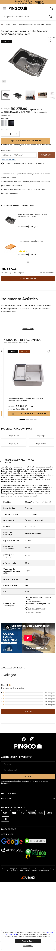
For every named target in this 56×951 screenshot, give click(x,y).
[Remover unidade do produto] (4, 133)
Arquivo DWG (41, 444)
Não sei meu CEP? (9, 160)
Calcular (46, 155)
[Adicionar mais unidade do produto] (16, 133)
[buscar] (50, 16)
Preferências (28, 946)
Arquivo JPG (42, 436)
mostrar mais (28, 329)
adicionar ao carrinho (33, 413)
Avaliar (28, 711)
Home (2, 24)
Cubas (14, 25)
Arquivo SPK (14, 436)
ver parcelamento (47, 272)
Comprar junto (28, 278)
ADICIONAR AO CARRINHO (28, 141)
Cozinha (7, 25)
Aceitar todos (28, 941)
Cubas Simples (23, 25)
